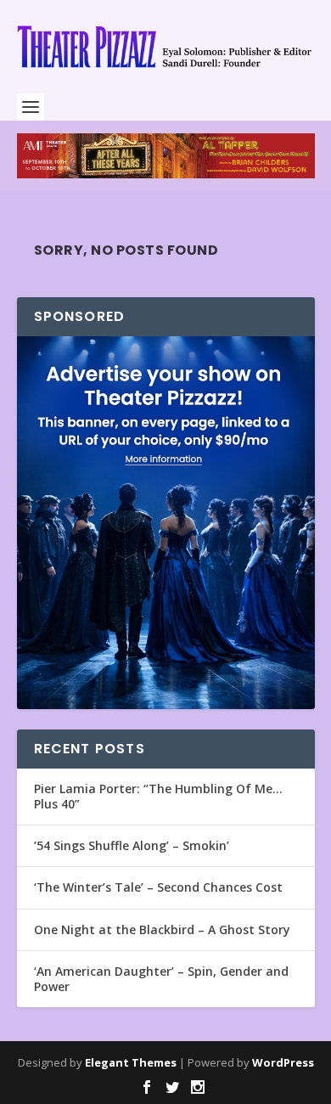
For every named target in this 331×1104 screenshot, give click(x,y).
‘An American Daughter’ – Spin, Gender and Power (161, 978)
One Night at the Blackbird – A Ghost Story (162, 929)
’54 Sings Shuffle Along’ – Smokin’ (131, 845)
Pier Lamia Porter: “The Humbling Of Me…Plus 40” (158, 796)
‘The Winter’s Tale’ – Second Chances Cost (158, 887)
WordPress (283, 1062)
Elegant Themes (131, 1062)
